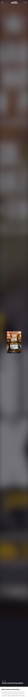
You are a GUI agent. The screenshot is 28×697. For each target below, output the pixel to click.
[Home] (14, 2)
